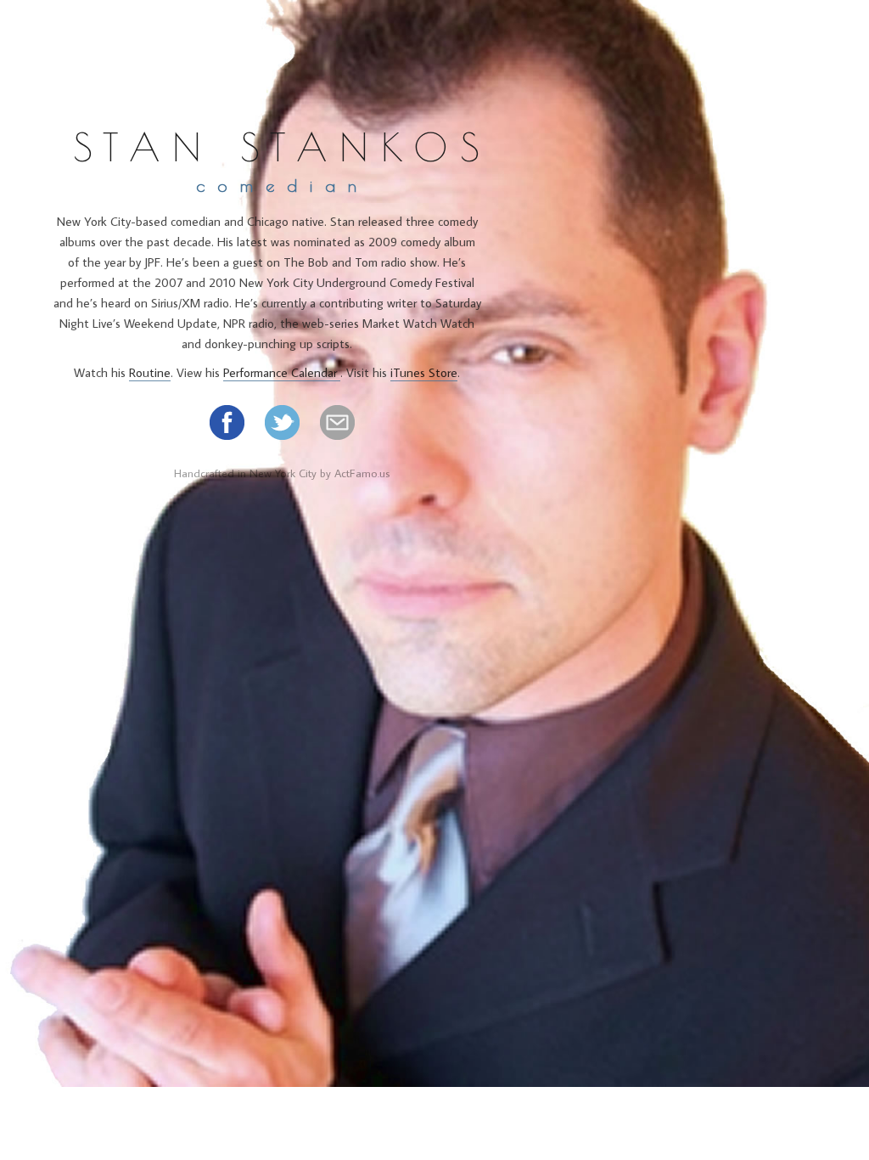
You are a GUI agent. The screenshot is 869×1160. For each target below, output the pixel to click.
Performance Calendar (281, 372)
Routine (150, 372)
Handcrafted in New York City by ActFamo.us (282, 473)
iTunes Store (423, 372)
